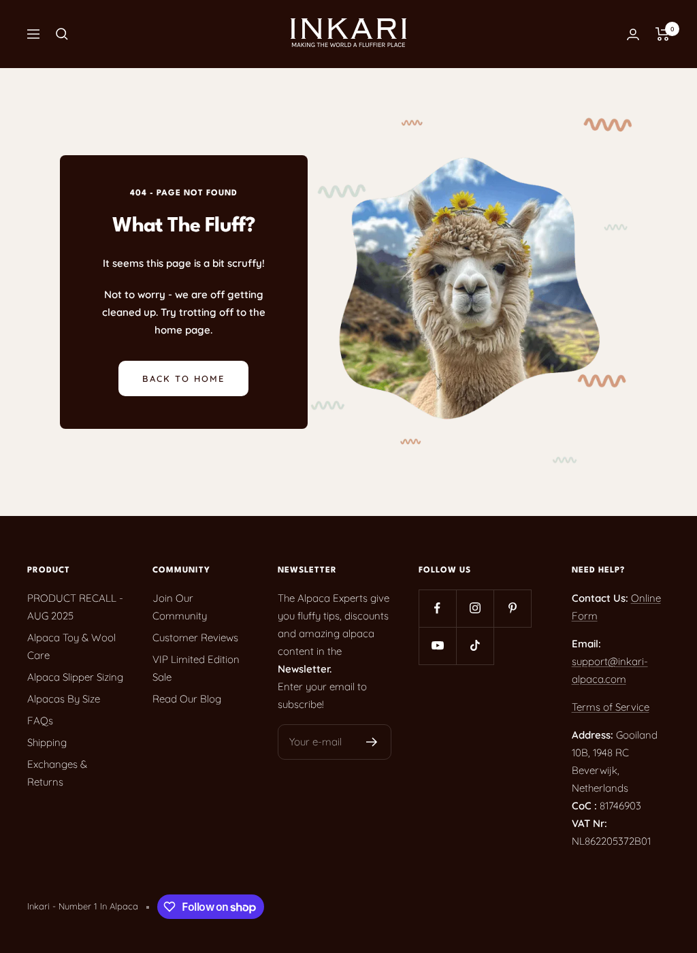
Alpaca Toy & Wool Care (71, 646)
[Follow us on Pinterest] (512, 608)
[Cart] (662, 34)
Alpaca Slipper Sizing (75, 677)
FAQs (40, 720)
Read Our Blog (186, 698)
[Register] (372, 742)
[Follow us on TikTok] (474, 645)
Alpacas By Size (63, 698)
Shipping (47, 742)
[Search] (62, 34)
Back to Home (183, 378)
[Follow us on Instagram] (474, 608)
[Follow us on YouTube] (437, 645)
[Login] (633, 34)
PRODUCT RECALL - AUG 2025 (75, 607)
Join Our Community (179, 607)
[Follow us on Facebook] (437, 608)
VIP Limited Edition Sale (196, 668)
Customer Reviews (195, 637)
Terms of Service (610, 706)
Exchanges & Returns (57, 773)
